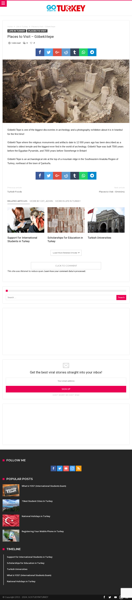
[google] (57, 52)
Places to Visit (37, 31)
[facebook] (40, 52)
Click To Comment (66, 265)
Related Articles (17, 201)
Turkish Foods (14, 189)
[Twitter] (60, 468)
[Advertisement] (66, 331)
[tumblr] (74, 52)
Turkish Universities (99, 237)
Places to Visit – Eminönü (112, 189)
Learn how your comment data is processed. (65, 271)
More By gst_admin (41, 201)
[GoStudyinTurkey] (66, 3)
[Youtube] (66, 468)
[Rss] (78, 468)
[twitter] (48, 52)
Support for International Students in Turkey (22, 239)
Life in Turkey (22, 26)
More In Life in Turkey (68, 201)
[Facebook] (53, 468)
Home (10, 26)
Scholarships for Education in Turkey (65, 239)
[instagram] (72, 468)
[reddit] (66, 52)
